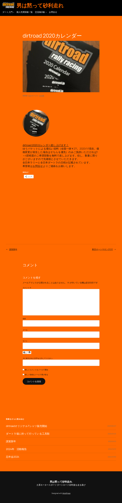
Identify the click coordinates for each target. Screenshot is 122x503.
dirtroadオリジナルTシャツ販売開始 (26, 426)
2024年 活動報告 (16, 449)
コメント (27, 287)
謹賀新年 (13, 249)
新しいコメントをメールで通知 (36, 370)
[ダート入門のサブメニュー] (13, 12)
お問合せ (38, 166)
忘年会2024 (12, 456)
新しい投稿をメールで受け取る (36, 374)
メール (25, 330)
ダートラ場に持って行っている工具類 (27, 433)
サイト (25, 341)
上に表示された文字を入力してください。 (38, 358)
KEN (29, 95)
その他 (41, 95)
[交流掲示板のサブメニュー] (46, 12)
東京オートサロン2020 (102, 249)
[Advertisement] (61, 199)
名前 (24, 318)
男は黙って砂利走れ (40, 5)
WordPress (66, 493)
